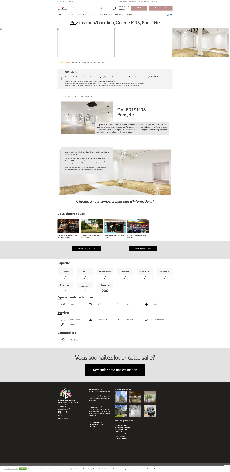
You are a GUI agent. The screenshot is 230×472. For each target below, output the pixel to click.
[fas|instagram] (67, 412)
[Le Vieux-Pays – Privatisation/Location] (121, 411)
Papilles (119, 438)
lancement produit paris (127, 77)
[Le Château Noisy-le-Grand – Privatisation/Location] (135, 396)
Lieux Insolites (70, 77)
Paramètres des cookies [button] (11, 469)
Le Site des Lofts (121, 425)
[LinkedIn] (170, 14)
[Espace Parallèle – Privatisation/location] (135, 411)
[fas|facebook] (60, 412)
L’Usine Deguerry (122, 436)
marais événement (142, 77)
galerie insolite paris (111, 77)
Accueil (60, 63)
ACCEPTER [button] (22, 469)
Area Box (68, 63)
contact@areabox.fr (64, 409)
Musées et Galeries (83, 77)
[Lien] (62, 8)
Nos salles (93, 427)
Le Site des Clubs (121, 429)
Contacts (60, 415)
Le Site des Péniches (123, 427)
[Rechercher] (102, 8)
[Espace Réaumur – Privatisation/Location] (121, 396)
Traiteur (124, 438)
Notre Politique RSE (96, 424)
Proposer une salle (63, 418)
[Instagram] (167, 14)
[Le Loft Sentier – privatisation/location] (150, 411)
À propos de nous (96, 422)
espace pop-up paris (97, 77)
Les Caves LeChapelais (123, 434)
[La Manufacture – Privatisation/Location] (150, 396)
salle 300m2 (154, 77)
